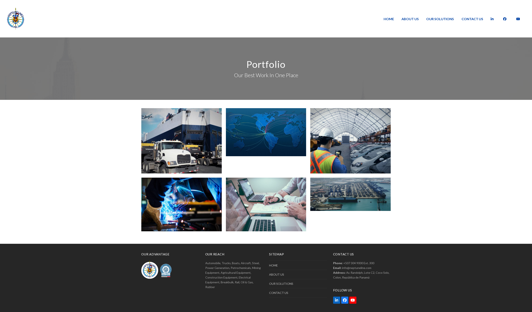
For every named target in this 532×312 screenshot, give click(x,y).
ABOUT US (276, 274)
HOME (273, 265)
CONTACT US (278, 293)
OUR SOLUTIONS (281, 283)
